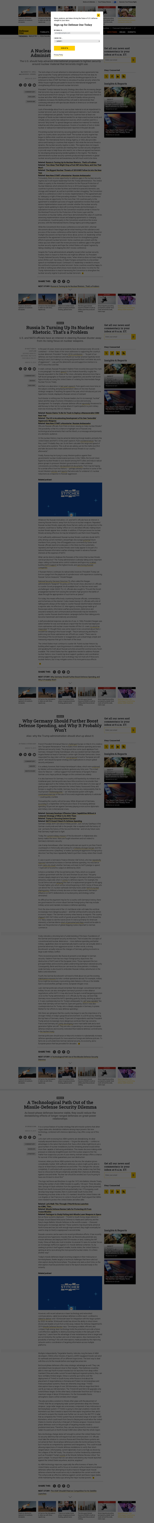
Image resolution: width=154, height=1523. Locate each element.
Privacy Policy (58, 55)
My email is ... (58, 30)
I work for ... (58, 38)
